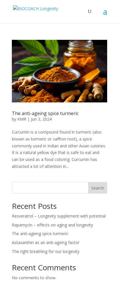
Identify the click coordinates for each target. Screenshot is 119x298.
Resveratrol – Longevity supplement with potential (59, 216)
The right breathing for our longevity (45, 251)
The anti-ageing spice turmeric (45, 113)
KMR (21, 119)
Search (97, 188)
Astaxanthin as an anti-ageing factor (45, 242)
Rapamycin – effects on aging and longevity (52, 225)
